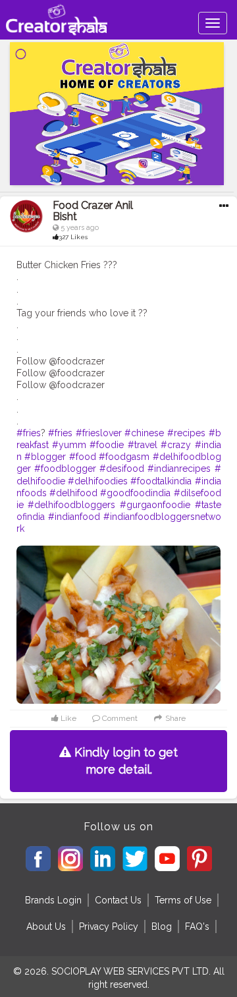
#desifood (121, 468)
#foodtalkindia (161, 481)
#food (82, 456)
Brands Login (53, 900)
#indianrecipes (179, 468)
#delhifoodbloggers (71, 504)
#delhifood (73, 493)
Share (174, 718)
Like (67, 718)
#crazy (176, 445)
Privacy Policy (108, 926)
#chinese (144, 433)
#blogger (45, 456)
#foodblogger (65, 468)
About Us (46, 926)
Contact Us (118, 900)
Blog (161, 926)
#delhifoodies (98, 481)
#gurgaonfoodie (155, 504)
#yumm (69, 445)
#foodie (107, 445)
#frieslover (99, 433)
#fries (28, 433)
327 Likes (73, 237)
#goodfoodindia (135, 493)
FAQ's (197, 926)
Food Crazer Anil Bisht (93, 211)
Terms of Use (183, 900)
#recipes (186, 433)
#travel (142, 445)
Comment (119, 718)
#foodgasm (124, 456)
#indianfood (74, 516)
